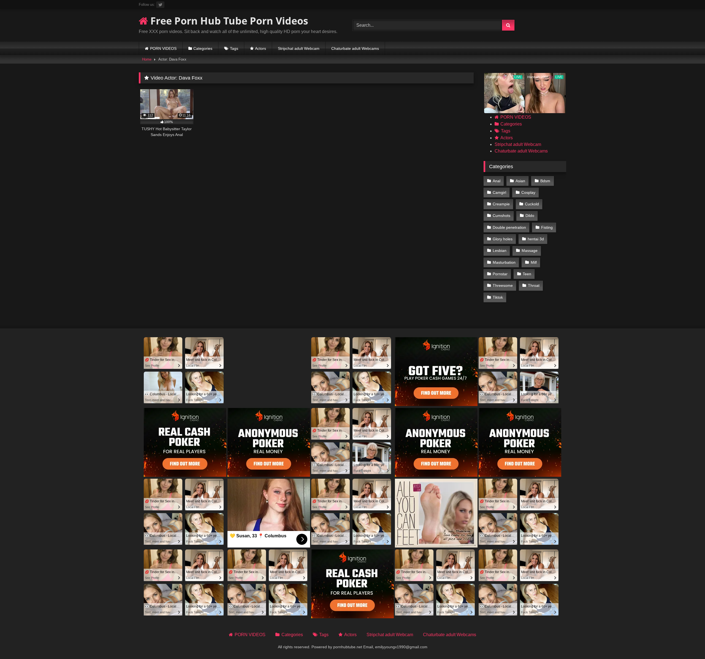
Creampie (501, 204)
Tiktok (498, 297)
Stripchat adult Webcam (298, 48)
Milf (534, 262)
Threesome (503, 285)
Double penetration (509, 227)
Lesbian (499, 250)
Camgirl (499, 192)
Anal (496, 181)
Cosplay (528, 192)
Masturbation (504, 262)
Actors (260, 48)
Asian (520, 181)
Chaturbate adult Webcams (355, 48)
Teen (527, 274)
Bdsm (545, 181)
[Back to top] (688, 642)
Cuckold (532, 204)
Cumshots (501, 215)
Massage (530, 250)
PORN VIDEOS (163, 48)
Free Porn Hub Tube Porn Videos (228, 21)
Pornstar (500, 274)
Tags (234, 48)
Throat (533, 285)
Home (146, 59)
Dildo (529, 215)
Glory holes (503, 239)
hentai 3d (536, 239)
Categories (202, 48)
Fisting (547, 227)
